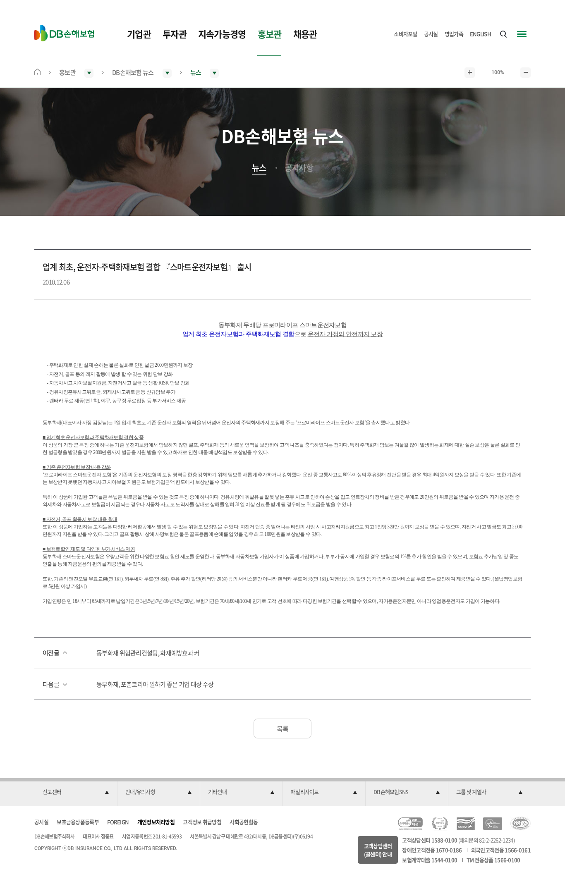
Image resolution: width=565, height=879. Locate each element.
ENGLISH (480, 34)
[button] (75, 792)
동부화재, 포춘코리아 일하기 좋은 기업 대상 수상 (154, 684)
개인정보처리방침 (156, 822)
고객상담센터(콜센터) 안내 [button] (378, 850)
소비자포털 (405, 34)
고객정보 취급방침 (202, 822)
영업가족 (454, 34)
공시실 (431, 34)
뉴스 (259, 168)
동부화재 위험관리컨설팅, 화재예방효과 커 (148, 652)
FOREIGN (118, 822)
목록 (283, 728)
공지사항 (299, 168)
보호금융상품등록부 (78, 822)
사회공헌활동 (244, 822)
